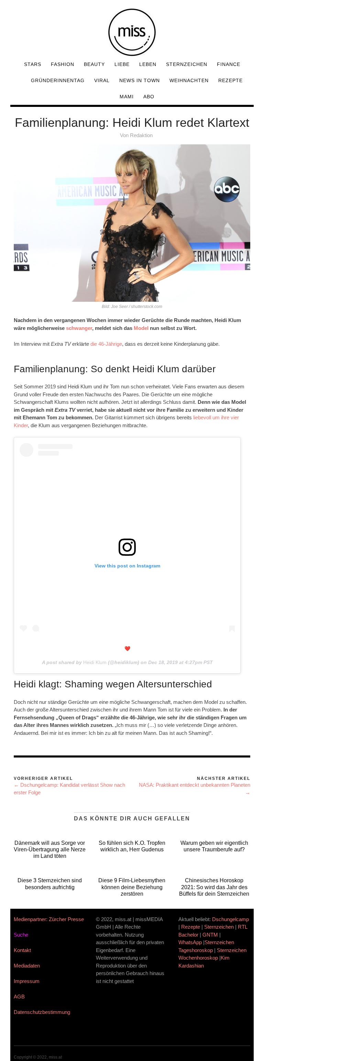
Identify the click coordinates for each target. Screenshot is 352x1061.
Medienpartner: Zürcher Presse (49, 919)
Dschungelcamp (230, 919)
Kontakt (22, 950)
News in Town (139, 80)
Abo (148, 96)
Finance (228, 64)
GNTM (210, 935)
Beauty (94, 64)
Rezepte (230, 80)
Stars (32, 64)
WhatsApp (190, 942)
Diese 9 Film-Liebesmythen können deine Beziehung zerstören (131, 886)
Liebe (122, 64)
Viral (102, 80)
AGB (19, 996)
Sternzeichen (186, 64)
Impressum (27, 981)
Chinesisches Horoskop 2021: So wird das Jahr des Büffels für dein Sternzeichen (214, 886)
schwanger (79, 328)
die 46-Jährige (106, 344)
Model (141, 328)
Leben (147, 64)
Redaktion (141, 135)
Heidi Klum (95, 662)
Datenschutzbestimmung (42, 1012)
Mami (127, 96)
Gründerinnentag (58, 80)
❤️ (127, 648)
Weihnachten (189, 80)
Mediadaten (27, 966)
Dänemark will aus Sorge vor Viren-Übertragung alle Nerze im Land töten (50, 849)
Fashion (62, 64)
